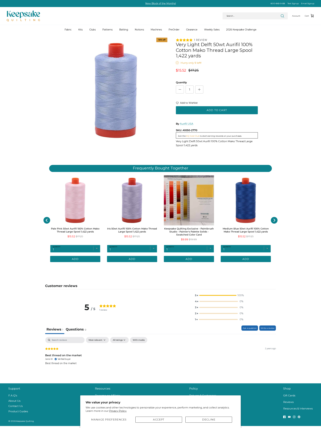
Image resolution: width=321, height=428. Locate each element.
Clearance (191, 29)
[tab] (146, 267)
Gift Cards (289, 395)
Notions (139, 29)
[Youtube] (289, 417)
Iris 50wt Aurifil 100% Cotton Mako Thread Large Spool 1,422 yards (132, 230)
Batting (123, 29)
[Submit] (282, 16)
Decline (208, 419)
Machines (156, 29)
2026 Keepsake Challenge (241, 29)
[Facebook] (284, 417)
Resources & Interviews (298, 408)
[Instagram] (294, 417)
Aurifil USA (186, 123)
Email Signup (307, 3)
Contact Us (15, 406)
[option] (116, 90)
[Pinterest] (299, 417)
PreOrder (174, 29)
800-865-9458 (278, 3)
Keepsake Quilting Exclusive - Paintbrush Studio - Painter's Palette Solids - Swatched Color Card (189, 231)
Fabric (68, 29)
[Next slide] (274, 220)
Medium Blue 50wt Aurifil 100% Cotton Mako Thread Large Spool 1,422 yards (246, 230)
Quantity (181, 82)
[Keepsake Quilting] (23, 15)
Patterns (107, 29)
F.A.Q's (12, 395)
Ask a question (250, 328)
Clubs (92, 29)
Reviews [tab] (54, 329)
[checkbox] (138, 340)
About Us (14, 400)
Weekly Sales (212, 29)
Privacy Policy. (118, 410)
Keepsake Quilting (25, 421)
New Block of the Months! (160, 3)
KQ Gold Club (192, 136)
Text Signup (293, 3)
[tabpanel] (160, 358)
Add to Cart (217, 110)
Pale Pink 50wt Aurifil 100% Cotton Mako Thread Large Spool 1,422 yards (75, 230)
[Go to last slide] (46, 220)
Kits (80, 29)
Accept (158, 419)
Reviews (288, 402)
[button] (187, 103)
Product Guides (18, 411)
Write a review (268, 328)
